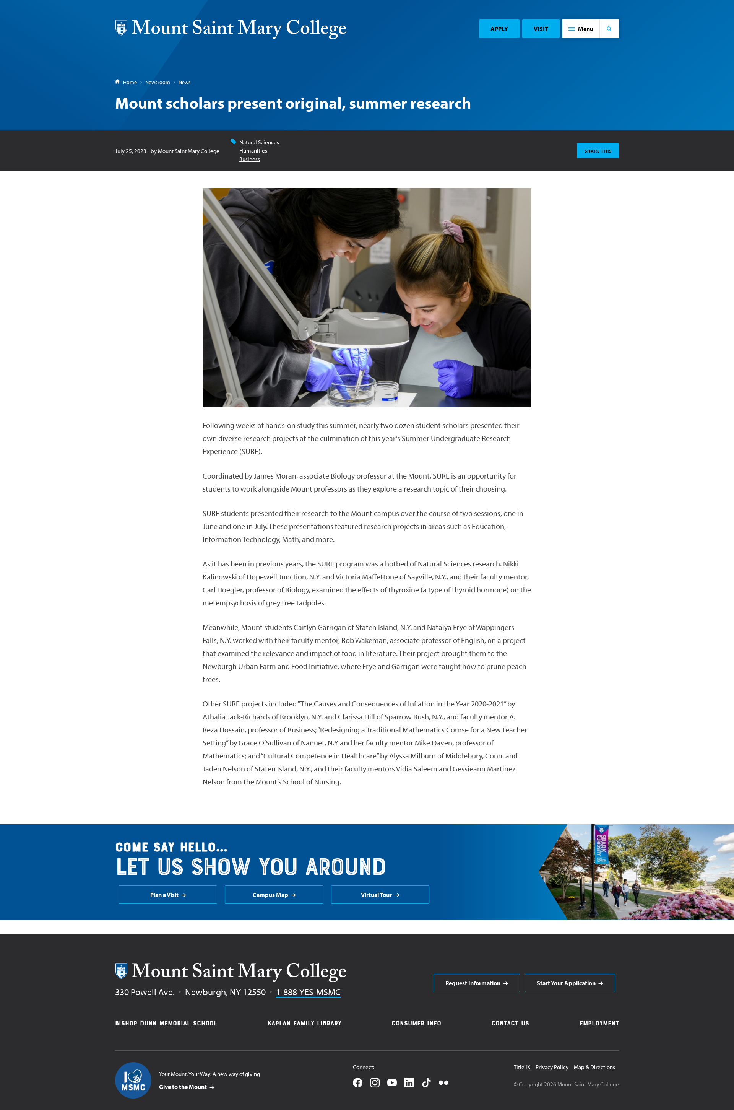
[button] (581, 28)
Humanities (253, 150)
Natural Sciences (259, 142)
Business (249, 159)
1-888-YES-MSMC (308, 992)
